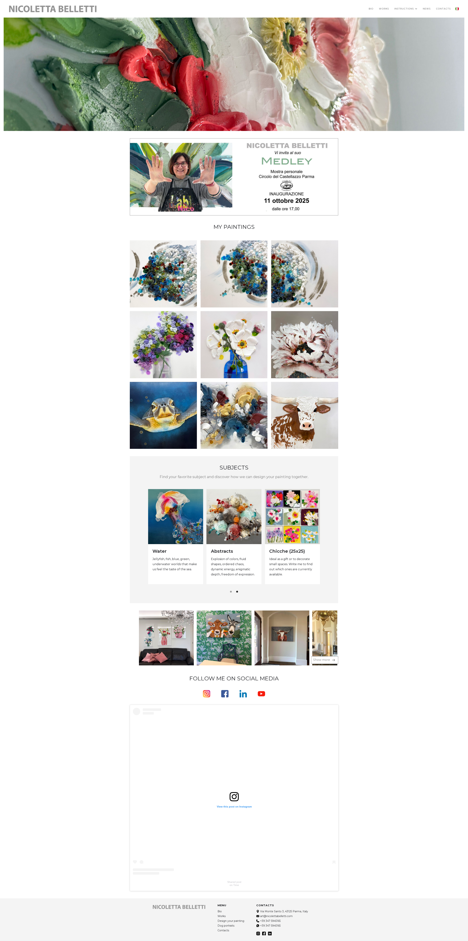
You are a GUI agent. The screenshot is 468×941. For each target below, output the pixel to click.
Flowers (161, 551)
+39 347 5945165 (270, 920)
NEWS (427, 8)
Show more (322, 660)
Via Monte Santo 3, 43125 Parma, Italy (284, 911)
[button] (405, 9)
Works (384, 8)
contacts (443, 8)
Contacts (223, 930)
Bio (371, 8)
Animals (278, 551)
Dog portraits (226, 551)
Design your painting (231, 920)
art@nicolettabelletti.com (276, 916)
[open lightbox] (158, 638)
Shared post (234, 881)
